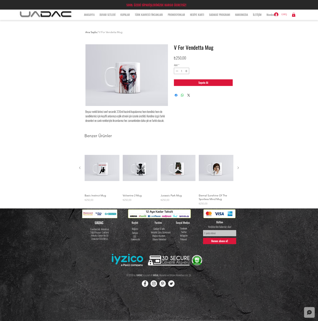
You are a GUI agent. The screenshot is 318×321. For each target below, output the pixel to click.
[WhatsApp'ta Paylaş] (182, 95)
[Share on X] (189, 95)
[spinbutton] (181, 71)
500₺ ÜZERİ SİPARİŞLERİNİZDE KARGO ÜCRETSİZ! (156, 4)
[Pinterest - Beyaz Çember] (162, 283)
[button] (293, 14)
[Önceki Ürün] (80, 168)
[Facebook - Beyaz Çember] (145, 283)
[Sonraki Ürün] (238, 168)
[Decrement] (176, 71)
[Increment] (186, 71)
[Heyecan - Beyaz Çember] (171, 283)
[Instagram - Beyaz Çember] (154, 283)
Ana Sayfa (91, 32)
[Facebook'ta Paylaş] (176, 95)
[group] (159, 175)
